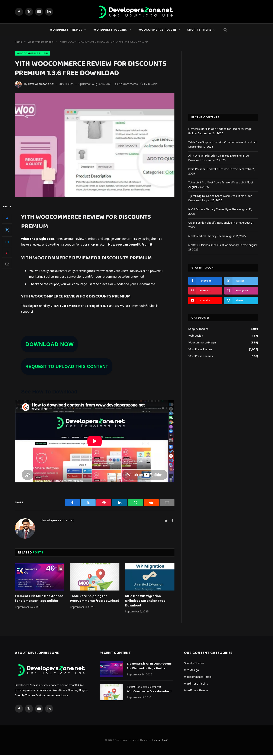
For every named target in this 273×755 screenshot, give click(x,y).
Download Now (49, 344)
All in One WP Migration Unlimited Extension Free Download (145, 601)
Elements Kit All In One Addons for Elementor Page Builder (39, 598)
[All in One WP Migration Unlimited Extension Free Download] (149, 577)
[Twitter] (7, 230)
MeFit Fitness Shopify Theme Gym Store (213, 209)
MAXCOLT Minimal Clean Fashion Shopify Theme (218, 245)
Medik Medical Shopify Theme (206, 236)
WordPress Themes (65, 29)
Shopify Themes (198, 329)
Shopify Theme (199, 29)
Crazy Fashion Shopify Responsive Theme (214, 222)
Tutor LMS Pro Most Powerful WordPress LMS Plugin (221, 182)
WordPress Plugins (110, 29)
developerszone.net (41, 84)
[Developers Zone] (136, 11)
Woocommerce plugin (157, 29)
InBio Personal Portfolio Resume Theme (213, 169)
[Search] (225, 30)
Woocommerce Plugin (32, 53)
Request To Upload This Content (66, 366)
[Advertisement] (223, 77)
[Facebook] (7, 219)
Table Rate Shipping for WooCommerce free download (94, 598)
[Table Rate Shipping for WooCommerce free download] (94, 577)
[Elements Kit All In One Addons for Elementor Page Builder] (39, 577)
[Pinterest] (7, 252)
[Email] (7, 264)
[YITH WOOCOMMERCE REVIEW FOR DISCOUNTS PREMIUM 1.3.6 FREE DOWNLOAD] (94, 145)
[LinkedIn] (7, 241)
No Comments (128, 84)
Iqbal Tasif (161, 740)
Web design (195, 336)
